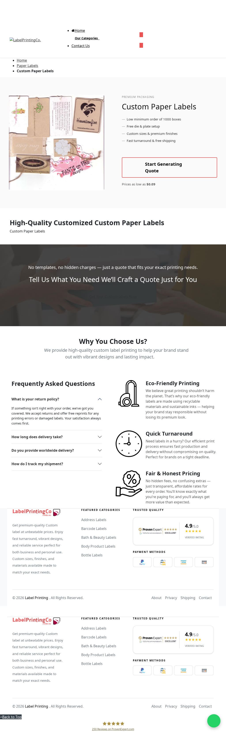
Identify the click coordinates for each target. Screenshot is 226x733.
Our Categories (87, 38)
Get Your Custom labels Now (113, 296)
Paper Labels (27, 65)
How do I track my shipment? (37, 463)
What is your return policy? (35, 399)
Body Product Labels (98, 546)
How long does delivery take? (37, 436)
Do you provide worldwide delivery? (42, 450)
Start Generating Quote (163, 167)
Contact (205, 597)
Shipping (188, 597)
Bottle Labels (92, 555)
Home (22, 60)
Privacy (171, 597)
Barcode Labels (94, 528)
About (156, 597)
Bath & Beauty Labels (98, 537)
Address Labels (93, 519)
